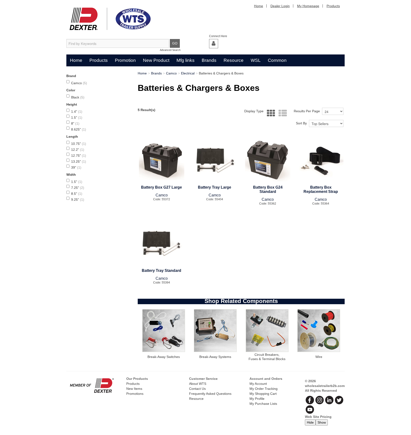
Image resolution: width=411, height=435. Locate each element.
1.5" (76, 117)
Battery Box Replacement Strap (320, 189)
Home (258, 6)
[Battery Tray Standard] (161, 243)
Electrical (188, 73)
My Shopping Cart (263, 394)
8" (75, 123)
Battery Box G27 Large (161, 187)
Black (77, 97)
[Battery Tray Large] (214, 160)
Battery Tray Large (214, 187)
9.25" (77, 199)
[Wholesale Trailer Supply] (110, 19)
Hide (310, 422)
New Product (156, 60)
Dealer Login (280, 6)
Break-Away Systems (215, 357)
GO (174, 43)
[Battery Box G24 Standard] (267, 160)
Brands (209, 60)
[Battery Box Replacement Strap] (320, 160)
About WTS (197, 384)
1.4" (76, 111)
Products (333, 6)
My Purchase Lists (263, 404)
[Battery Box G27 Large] (161, 160)
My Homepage (308, 6)
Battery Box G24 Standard (268, 189)
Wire (318, 357)
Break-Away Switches (163, 357)
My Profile (257, 399)
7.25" (77, 188)
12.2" (77, 150)
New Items (134, 389)
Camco (79, 83)
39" (76, 167)
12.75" (78, 155)
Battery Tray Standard (161, 271)
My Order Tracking (264, 389)
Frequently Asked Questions (210, 394)
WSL (256, 60)
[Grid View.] (269, 113)
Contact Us (197, 389)
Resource (234, 60)
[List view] (281, 113)
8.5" (76, 194)
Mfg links (185, 60)
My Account (258, 384)
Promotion (125, 60)
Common (277, 60)
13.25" (78, 161)
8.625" (78, 129)
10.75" (78, 144)
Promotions (134, 394)
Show (322, 422)
